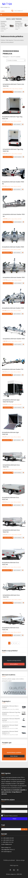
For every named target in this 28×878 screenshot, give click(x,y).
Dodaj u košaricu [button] (7, 91)
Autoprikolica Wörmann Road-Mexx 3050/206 (18, 23)
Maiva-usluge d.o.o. (5, 7)
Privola (3, 814)
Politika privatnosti (9, 860)
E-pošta (3, 809)
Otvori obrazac (14, 756)
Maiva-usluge (20, 860)
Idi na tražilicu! (14, 664)
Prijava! (14, 818)
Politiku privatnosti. (13, 815)
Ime (2, 804)
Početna (3, 40)
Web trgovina (9, 40)
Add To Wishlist (17, 91)
